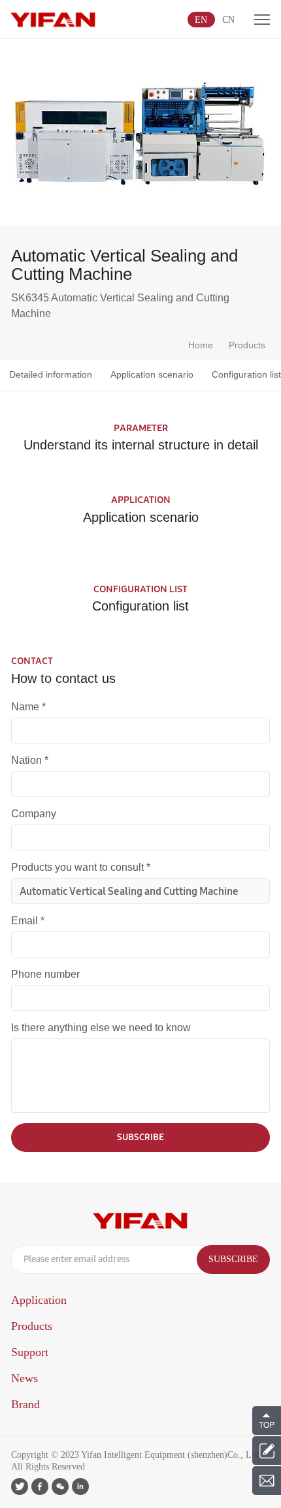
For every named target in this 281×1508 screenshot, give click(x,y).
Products (247, 345)
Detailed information (50, 374)
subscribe (140, 1136)
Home (200, 345)
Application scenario (151, 374)
